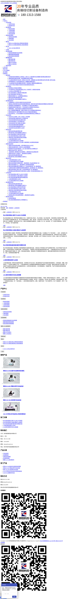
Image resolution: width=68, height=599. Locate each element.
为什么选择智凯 (13, 3)
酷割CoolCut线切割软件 (5, 326)
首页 (4, 19)
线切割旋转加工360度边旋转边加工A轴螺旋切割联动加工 (21, 81)
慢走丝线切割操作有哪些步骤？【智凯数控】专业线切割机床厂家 (23, 163)
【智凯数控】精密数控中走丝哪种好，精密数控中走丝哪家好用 (23, 151)
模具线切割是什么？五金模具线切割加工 (18, 96)
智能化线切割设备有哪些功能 (15, 97)
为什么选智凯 (6, 70)
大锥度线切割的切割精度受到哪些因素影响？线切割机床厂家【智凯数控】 (26, 167)
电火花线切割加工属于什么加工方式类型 (18, 174)
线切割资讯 (8, 86)
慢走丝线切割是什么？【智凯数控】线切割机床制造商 (21, 164)
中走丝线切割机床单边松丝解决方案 (17, 119)
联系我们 (7, 3)
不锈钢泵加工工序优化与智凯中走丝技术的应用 (19, 102)
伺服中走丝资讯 (9, 143)
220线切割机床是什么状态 (14, 139)
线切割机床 (8, 27)
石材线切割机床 (12, 198)
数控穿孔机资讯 (9, 196)
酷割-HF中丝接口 (12, 62)
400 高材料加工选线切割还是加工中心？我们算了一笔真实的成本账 (24, 89)
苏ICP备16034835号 (58, 540)
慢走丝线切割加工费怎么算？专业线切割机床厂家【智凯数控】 (23, 169)
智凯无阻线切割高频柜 (13, 56)
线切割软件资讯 (9, 182)
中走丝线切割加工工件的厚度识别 (16, 121)
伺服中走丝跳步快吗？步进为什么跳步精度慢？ (19, 147)
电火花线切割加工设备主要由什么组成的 (18, 175)
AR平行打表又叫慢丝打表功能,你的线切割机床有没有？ (21, 84)
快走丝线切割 (11, 33)
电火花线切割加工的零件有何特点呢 (17, 134)
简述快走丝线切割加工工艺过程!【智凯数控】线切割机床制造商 (23, 142)
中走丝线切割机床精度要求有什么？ (17, 126)
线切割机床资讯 (9, 100)
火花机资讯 (8, 172)
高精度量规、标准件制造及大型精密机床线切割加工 (20, 108)
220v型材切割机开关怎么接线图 (15, 140)
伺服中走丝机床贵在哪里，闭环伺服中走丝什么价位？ (21, 145)
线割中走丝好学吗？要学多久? (15, 150)
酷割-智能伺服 (11, 59)
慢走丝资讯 (8, 158)
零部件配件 (8, 65)
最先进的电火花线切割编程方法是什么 (17, 99)
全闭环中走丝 (11, 24)
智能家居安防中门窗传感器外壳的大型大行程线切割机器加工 (22, 112)
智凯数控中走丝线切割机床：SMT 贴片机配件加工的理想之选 (23, 148)
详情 (4, 225)
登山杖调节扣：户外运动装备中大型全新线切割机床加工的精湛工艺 (24, 113)
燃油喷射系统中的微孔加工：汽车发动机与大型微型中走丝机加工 (23, 107)
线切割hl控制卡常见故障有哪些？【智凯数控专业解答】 (21, 195)
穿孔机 (7, 46)
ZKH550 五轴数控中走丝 (9, 472)
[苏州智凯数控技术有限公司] (24, 16)
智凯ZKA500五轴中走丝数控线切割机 (13, 370)
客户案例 (5, 72)
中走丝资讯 (8, 115)
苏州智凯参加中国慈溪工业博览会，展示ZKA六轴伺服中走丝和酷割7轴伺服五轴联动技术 (29, 76)
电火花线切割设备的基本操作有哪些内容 (18, 177)
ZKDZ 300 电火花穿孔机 (14, 48)
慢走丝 (7, 41)
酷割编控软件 (9, 57)
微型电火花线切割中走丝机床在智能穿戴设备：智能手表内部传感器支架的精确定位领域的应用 (30, 104)
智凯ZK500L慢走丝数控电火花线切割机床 (18, 44)
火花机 (7, 49)
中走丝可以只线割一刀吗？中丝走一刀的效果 (19, 116)
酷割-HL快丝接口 (12, 64)
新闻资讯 (5, 73)
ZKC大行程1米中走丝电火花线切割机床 (14, 414)
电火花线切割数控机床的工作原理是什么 (18, 199)
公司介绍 (3, 3)
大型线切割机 (11, 32)
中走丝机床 (8, 22)
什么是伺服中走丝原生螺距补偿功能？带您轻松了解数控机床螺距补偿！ (25, 83)
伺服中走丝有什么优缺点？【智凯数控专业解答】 (20, 153)
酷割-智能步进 (11, 60)
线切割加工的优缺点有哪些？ (15, 88)
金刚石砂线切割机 (12, 36)
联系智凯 (5, 201)
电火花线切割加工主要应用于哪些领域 (17, 92)
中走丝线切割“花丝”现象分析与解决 (16, 123)
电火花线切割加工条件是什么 (15, 94)
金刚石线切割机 (9, 35)
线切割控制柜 (9, 51)
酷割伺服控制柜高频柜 (13, 54)
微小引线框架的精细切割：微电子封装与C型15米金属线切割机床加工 (24, 110)
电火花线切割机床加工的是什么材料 (17, 135)
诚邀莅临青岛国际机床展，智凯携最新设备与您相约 (20, 78)
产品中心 (5, 20)
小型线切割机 (11, 30)
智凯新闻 (8, 75)
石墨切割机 (11, 38)
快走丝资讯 (8, 129)
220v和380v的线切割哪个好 (14, 91)
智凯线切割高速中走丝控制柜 (15, 52)
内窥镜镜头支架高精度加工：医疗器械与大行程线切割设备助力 (23, 105)
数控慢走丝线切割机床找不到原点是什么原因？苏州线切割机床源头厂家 (25, 171)
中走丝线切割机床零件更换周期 (15, 124)
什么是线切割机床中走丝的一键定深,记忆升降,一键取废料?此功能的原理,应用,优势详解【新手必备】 (32, 80)
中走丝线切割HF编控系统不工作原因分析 (18, 118)
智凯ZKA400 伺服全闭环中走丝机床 (13, 386)
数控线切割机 (11, 28)
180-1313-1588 (4, 206)
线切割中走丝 (11, 25)
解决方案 (5, 68)
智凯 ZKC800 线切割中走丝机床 (12, 400)
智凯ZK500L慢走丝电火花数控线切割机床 (18, 43)
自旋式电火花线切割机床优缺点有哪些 (17, 137)
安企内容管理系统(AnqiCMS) (47, 540)
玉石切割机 (11, 40)
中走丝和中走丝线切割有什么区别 (16, 127)
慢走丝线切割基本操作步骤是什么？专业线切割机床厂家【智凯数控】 (24, 166)
